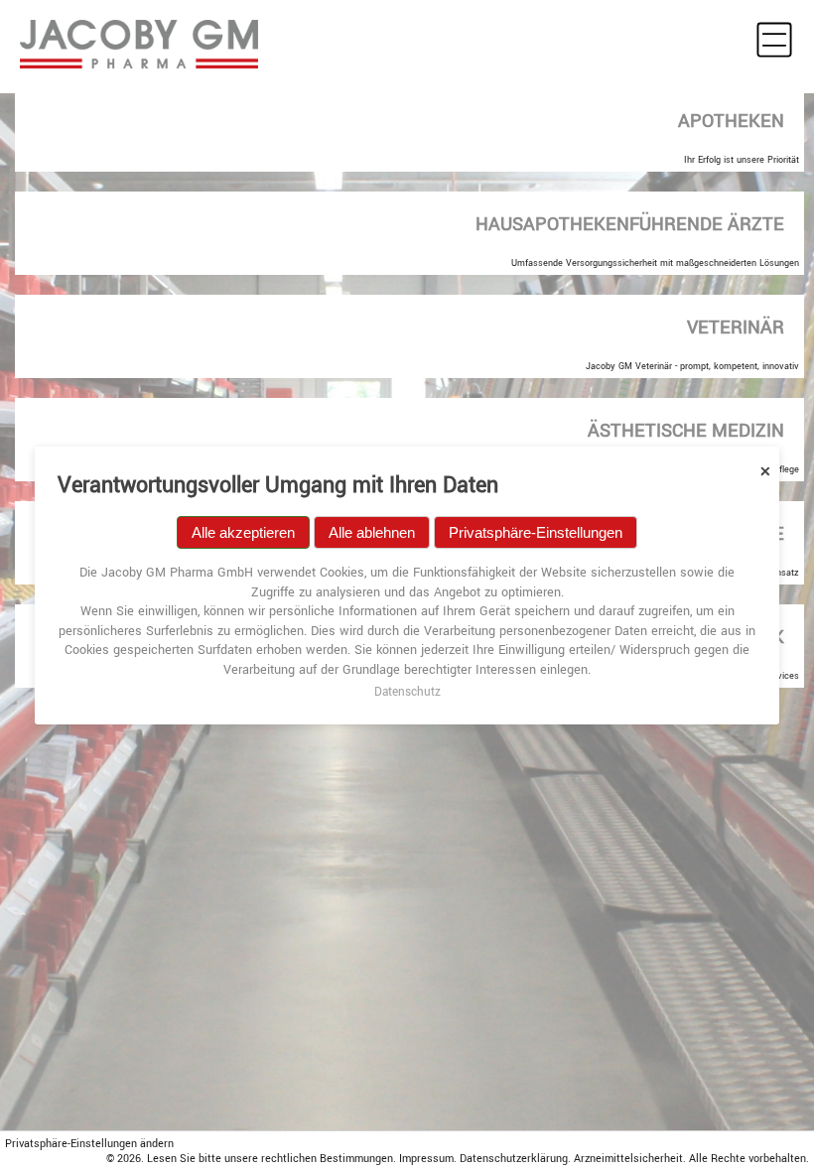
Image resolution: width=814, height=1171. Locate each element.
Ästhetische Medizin (686, 431)
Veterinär (735, 327)
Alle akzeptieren (243, 532)
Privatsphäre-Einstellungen (535, 532)
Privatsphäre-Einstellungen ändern (89, 1143)
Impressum (426, 1158)
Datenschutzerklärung (514, 1158)
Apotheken (731, 121)
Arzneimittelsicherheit (628, 1158)
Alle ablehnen (372, 532)
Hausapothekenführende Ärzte (629, 224)
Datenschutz (407, 692)
